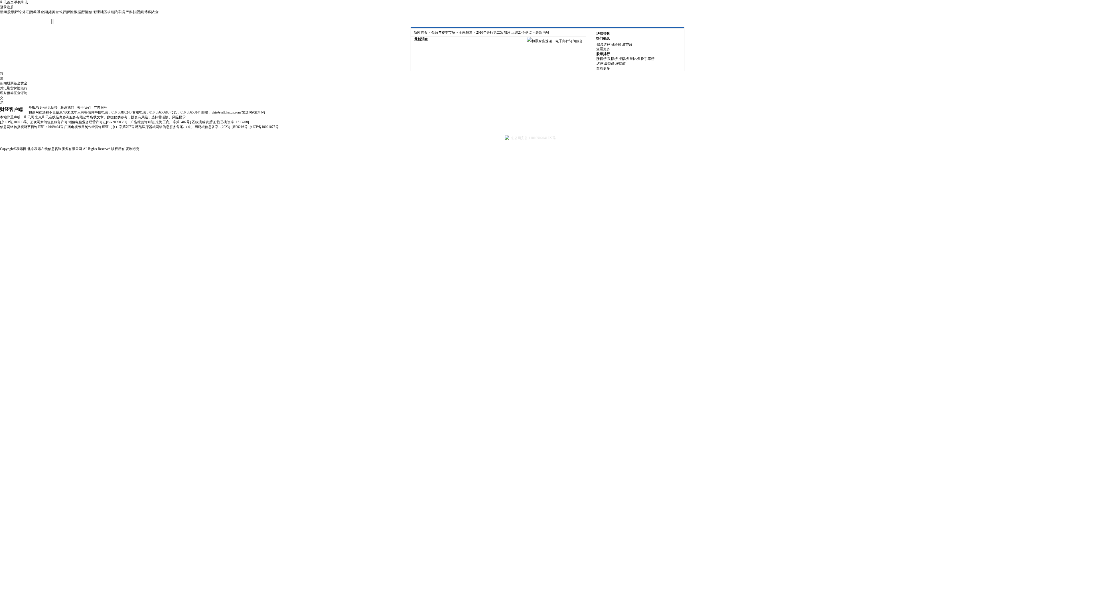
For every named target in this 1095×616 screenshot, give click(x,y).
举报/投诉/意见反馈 (43, 108)
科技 (132, 12)
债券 (33, 12)
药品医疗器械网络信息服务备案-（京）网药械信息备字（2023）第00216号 (191, 127)
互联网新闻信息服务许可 (49, 122)
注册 (10, 7)
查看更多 (603, 49)
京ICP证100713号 (14, 122)
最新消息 (542, 33)
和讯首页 (7, 2)
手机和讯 (21, 2)
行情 (85, 12)
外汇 (25, 12)
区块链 (109, 12)
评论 (18, 12)
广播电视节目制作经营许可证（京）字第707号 (99, 127)
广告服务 (100, 108)
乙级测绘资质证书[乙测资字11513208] (220, 122)
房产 (125, 12)
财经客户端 (11, 109)
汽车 (118, 12)
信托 (92, 12)
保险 (70, 12)
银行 (62, 12)
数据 (77, 12)
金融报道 (466, 33)
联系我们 (67, 108)
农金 (155, 12)
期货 (47, 12)
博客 (147, 12)
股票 (10, 12)
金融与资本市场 (443, 33)
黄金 (55, 12)
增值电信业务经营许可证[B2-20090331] (97, 122)
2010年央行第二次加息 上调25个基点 (504, 33)
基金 (40, 12)
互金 (17, 93)
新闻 (3, 12)
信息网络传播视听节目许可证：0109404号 (31, 127)
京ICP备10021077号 (264, 127)
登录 (3, 7)
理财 (99, 12)
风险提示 (179, 117)
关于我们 (84, 108)
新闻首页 (420, 33)
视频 (140, 12)
